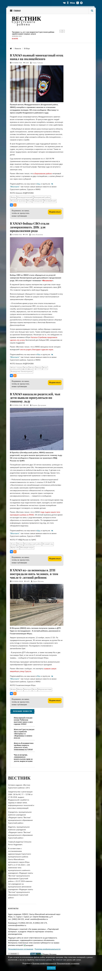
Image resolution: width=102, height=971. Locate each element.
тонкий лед (48, 544)
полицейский (50, 201)
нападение (38, 201)
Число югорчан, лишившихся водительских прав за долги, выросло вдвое (23, 758)
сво (45, 368)
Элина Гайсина (37, 63)
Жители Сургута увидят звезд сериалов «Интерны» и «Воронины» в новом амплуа (24, 733)
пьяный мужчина (19, 201)
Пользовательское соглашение (20, 949)
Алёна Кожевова (37, 234)
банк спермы (17, 368)
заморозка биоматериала (22, 372)
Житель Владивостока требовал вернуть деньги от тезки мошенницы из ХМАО (23, 746)
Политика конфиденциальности (47, 949)
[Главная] (11, 49)
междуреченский (25, 197)
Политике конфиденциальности (44, 964)
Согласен (51, 968)
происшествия (45, 689)
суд (30, 201)
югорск (28, 689)
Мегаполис (47, 281)
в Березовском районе (42, 173)
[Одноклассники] (14, 205)
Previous (61, 31)
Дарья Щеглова (38, 581)
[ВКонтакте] (11, 205)
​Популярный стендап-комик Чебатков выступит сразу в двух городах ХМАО (23, 721)
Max (72, 3)
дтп (35, 689)
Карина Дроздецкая (39, 405)
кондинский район (42, 197)
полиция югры (27, 548)
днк (26, 368)
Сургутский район (20, 37)
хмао (33, 368)
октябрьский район (33, 544)
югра (14, 197)
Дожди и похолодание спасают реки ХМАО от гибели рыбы (35, 32)
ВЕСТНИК (26, 19)
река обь (15, 548)
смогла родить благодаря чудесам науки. (37, 349)
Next (63, 31)
